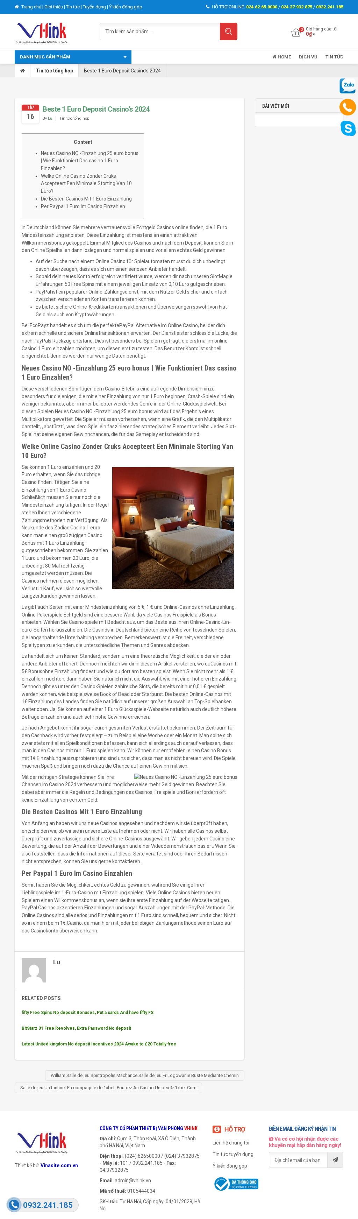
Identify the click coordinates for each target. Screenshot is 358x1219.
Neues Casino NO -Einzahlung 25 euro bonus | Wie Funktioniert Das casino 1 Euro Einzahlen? (89, 160)
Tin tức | (74, 6)
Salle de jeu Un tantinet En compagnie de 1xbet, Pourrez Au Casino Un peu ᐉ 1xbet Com (108, 1087)
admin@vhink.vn (133, 1180)
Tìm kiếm (228, 31)
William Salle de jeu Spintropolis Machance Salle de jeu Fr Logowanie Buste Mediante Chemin (145, 1075)
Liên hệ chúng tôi (231, 1143)
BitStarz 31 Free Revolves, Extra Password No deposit (76, 1028)
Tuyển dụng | (96, 6)
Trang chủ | (32, 6)
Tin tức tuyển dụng (233, 1154)
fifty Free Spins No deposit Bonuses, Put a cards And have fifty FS (87, 1012)
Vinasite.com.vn (59, 1165)
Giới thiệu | (55, 6)
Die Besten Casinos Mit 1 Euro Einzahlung (86, 199)
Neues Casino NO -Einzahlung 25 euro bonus (103, 411)
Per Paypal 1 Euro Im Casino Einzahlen (83, 206)
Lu (50, 118)
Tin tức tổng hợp (54, 70)
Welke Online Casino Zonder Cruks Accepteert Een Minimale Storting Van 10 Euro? (86, 183)
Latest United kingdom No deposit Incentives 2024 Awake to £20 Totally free (99, 1044)
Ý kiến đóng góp (125, 6)
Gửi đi (335, 1160)
